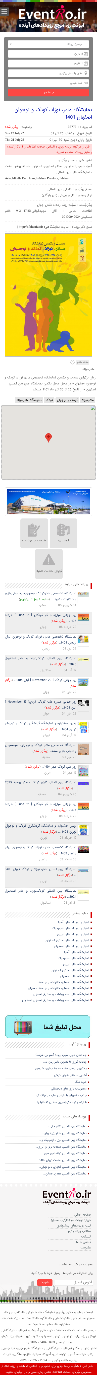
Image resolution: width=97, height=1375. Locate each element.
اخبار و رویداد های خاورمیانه (70, 928)
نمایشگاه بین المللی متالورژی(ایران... (64, 1133)
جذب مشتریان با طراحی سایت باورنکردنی (61, 1095)
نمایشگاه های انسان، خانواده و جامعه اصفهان (58, 988)
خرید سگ (81, 1082)
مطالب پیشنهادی (79, 1231)
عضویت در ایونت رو (34, 540)
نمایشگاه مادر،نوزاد (29, 400)
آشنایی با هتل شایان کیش (70, 1075)
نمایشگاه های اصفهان (74, 976)
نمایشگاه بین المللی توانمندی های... (64, 1153)
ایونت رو (63, 540)
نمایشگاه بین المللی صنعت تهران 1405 (63, 1160)
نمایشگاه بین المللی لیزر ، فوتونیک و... (63, 1140)
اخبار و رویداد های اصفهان (71, 946)
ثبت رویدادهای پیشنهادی (74, 1225)
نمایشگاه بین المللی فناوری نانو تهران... (63, 1167)
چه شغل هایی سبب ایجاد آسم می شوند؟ (61, 1055)
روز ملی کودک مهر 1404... (59, 766)
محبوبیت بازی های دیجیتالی (69, 1088)
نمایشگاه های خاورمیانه (73, 958)
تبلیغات (86, 1236)
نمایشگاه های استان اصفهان (70, 970)
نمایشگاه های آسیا (76, 952)
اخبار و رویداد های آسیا (73, 922)
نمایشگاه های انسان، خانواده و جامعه (64, 982)
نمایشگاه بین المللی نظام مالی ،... (66, 1126)
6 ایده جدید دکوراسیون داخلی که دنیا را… (61, 1102)
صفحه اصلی (82, 1214)
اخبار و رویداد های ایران (73, 934)
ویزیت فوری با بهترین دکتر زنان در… (65, 1062)
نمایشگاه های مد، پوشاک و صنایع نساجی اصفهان (55, 1000)
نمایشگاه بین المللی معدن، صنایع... (65, 1173)
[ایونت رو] (52, 17)
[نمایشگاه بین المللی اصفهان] (48, 502)
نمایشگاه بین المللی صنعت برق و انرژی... (61, 1147)
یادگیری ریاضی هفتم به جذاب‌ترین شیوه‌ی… (60, 1068)
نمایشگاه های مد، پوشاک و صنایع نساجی (61, 994)
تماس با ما (83, 1242)
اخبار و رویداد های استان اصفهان (67, 940)
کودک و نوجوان (67, 400)
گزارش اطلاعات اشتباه (49, 571)
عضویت (86, 1247)
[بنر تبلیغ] (48, 1027)
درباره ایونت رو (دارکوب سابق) (71, 1220)
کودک (49, 400)
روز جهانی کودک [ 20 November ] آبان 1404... (45, 680)
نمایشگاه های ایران (76, 964)
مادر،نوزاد (88, 400)
